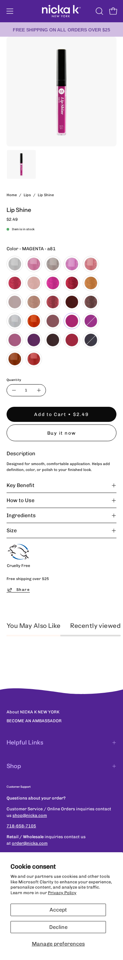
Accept (58, 910)
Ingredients (21, 515)
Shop (14, 766)
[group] (61, 29)
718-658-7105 (21, 825)
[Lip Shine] (21, 164)
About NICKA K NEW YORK (33, 711)
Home (12, 195)
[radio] (15, 264)
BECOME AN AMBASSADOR (34, 720)
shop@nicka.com (29, 815)
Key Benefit (20, 485)
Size (12, 530)
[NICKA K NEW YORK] (61, 11)
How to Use (20, 500)
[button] (98, 11)
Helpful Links (25, 742)
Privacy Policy (62, 892)
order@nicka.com (30, 843)
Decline (58, 927)
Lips (27, 195)
